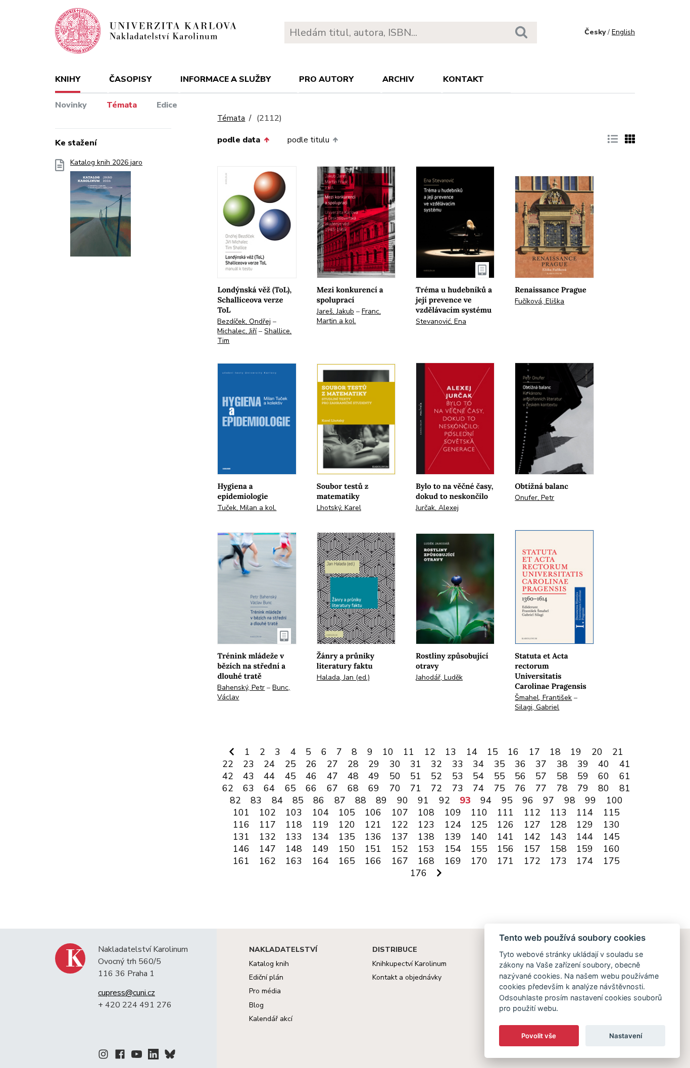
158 (558, 849)
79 (582, 788)
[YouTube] (136, 1056)
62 (227, 788)
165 (346, 861)
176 (418, 873)
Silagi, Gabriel (537, 707)
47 (332, 776)
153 (426, 849)
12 (429, 752)
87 (340, 800)
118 (293, 825)
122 (399, 825)
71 (415, 788)
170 (479, 861)
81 (624, 788)
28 (353, 764)
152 (399, 849)
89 (381, 800)
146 (241, 849)
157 (532, 849)
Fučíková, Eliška (539, 301)
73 (457, 788)
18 (555, 752)
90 (402, 800)
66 (311, 788)
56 (520, 776)
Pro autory (326, 79)
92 (444, 800)
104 (320, 812)
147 (267, 849)
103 (293, 812)
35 (499, 764)
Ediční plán (266, 977)
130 (611, 825)
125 (479, 825)
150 (346, 849)
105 (346, 812)
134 (320, 837)
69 (373, 788)
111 (505, 812)
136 (373, 837)
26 (311, 764)
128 (558, 825)
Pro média (265, 991)
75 (499, 788)
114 (584, 812)
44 (269, 776)
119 (320, 825)
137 (399, 837)
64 (269, 788)
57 (541, 776)
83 (256, 800)
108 (426, 812)
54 (478, 776)
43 (248, 776)
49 (373, 776)
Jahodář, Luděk (439, 677)
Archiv (398, 79)
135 (346, 837)
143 (558, 837)
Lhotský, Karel (339, 508)
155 (479, 849)
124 (453, 825)
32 (436, 764)
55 (499, 776)
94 (485, 800)
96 (527, 800)
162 (267, 861)
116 (241, 825)
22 (227, 764)
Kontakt (463, 79)
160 (611, 849)
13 (450, 752)
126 (505, 825)
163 (293, 861)
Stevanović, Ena (441, 321)
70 (395, 788)
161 (241, 861)
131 (241, 837)
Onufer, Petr (534, 497)
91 (423, 800)
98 (569, 800)
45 (290, 776)
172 (532, 861)
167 (399, 861)
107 (399, 812)
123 (426, 825)
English (623, 32)
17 (534, 752)
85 (298, 800)
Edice (167, 105)
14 (471, 752)
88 (360, 800)
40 (603, 764)
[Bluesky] (170, 1056)
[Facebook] (120, 1056)
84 (277, 800)
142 (532, 837)
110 (479, 812)
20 (597, 752)
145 (611, 837)
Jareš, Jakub (335, 311)
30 (395, 764)
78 (562, 788)
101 (241, 812)
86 (318, 800)
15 (492, 752)
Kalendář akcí (270, 1019)
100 (614, 800)
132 (267, 837)
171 (505, 861)
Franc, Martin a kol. (349, 316)
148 (293, 849)
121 (373, 825)
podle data (238, 139)
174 (584, 861)
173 (558, 861)
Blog (256, 1005)
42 (227, 776)
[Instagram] (103, 1056)
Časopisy (130, 79)
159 (584, 849)
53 (457, 776)
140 (479, 837)
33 (457, 764)
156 (505, 849)
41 (624, 764)
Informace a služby (225, 79)
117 (267, 825)
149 (320, 849)
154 (453, 849)
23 (248, 764)
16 (513, 752)
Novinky (71, 105)
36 (520, 764)
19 (575, 752)
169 (453, 861)
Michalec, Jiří (237, 331)
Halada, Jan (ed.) (343, 677)
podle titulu (308, 139)
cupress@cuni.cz (126, 992)
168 (426, 861)
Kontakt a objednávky (406, 977)
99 (590, 800)
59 (582, 776)
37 (541, 764)
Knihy (67, 79)
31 (415, 764)
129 (584, 825)
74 (478, 788)
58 (562, 776)
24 (269, 764)
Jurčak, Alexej (437, 508)
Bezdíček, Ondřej (244, 321)
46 (311, 776)
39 (582, 764)
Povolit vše (538, 1036)
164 (320, 861)
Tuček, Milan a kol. (246, 508)
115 (611, 812)
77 (541, 788)
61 (624, 776)
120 (346, 825)
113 (558, 812)
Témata (122, 105)
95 (507, 800)
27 (332, 764)
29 (373, 764)
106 (373, 812)
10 (387, 752)
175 (611, 861)
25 (290, 764)
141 (505, 837)
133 (293, 837)
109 (453, 812)
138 (426, 837)
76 (520, 788)
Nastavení (625, 1036)
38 (562, 764)
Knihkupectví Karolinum (409, 964)
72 (436, 788)
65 (290, 788)
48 (353, 776)
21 (617, 752)
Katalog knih (269, 964)
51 (415, 776)
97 (548, 800)
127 (532, 825)
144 (584, 837)
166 (373, 861)
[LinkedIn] (153, 1056)
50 (395, 776)
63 (248, 788)
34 (478, 764)
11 (408, 752)
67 (332, 788)
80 (603, 788)
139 (453, 837)
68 (353, 788)
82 (235, 800)
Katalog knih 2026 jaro (106, 162)
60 (603, 776)
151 (373, 849)
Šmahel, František (543, 697)
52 (436, 776)
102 (267, 812)
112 (532, 812)
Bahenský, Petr (241, 687)
